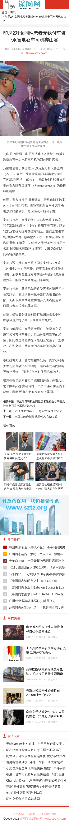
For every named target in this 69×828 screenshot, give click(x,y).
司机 (30, 401)
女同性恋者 (39, 401)
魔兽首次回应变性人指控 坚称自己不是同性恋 (45, 629)
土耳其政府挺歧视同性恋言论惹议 (36, 416)
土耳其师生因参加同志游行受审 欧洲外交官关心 (46, 650)
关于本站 (18, 814)
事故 (19, 401)
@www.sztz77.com (36, 53)
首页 (4, 12)
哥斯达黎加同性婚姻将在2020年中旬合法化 (43, 692)
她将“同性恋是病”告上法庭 (24, 793)
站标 (47, 814)
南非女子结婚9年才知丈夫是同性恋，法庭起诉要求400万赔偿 (45, 716)
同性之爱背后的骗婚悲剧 (23, 799)
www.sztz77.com (55, 818)
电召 (11, 405)
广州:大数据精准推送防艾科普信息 (30, 601)
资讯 (13, 12)
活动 (53, 814)
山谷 (54, 401)
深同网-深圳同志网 (31, 818)
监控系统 (19, 405)
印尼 (24, 401)
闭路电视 (30, 405)
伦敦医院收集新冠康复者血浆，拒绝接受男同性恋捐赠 (44, 671)
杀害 (59, 401)
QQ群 (39, 814)
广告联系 (30, 814)
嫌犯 (48, 401)
